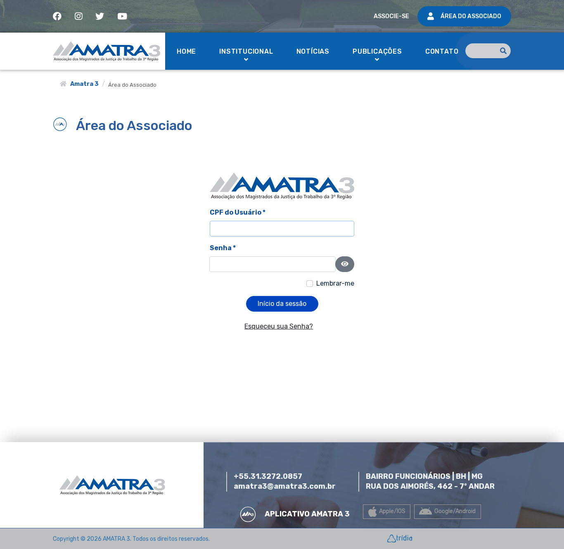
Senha (223, 248)
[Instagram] (78, 16)
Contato (442, 51)
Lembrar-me (335, 283)
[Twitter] (99, 16)
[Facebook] (57, 16)
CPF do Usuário (237, 212)
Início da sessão (282, 304)
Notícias (312, 51)
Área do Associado (471, 16)
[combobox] (488, 51)
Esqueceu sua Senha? (278, 326)
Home (186, 51)
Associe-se (391, 16)
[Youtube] (122, 16)
